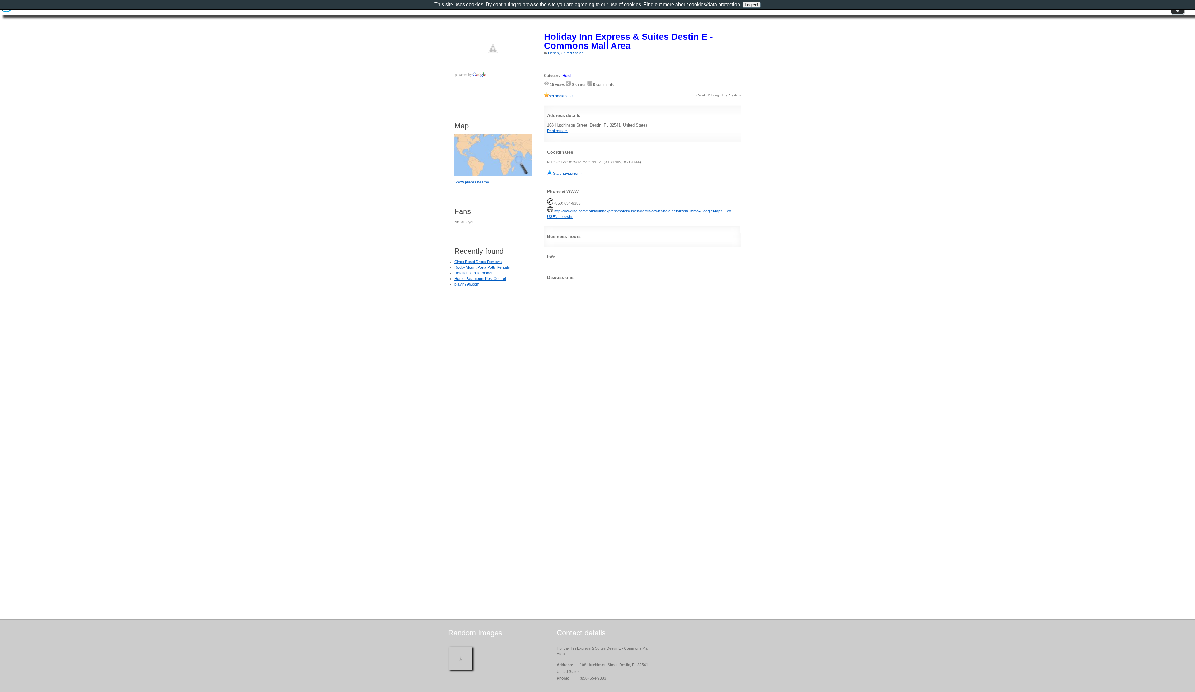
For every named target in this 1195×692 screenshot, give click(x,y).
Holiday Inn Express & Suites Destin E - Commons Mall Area (628, 41)
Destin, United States (565, 53)
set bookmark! (561, 96)
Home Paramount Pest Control (480, 278)
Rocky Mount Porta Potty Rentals (482, 267)
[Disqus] (642, 362)
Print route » (557, 131)
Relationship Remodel (473, 273)
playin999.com (466, 284)
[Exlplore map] (493, 175)
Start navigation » (568, 173)
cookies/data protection (714, 4)
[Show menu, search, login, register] (1177, 14)
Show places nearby (471, 182)
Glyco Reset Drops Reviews (478, 262)
